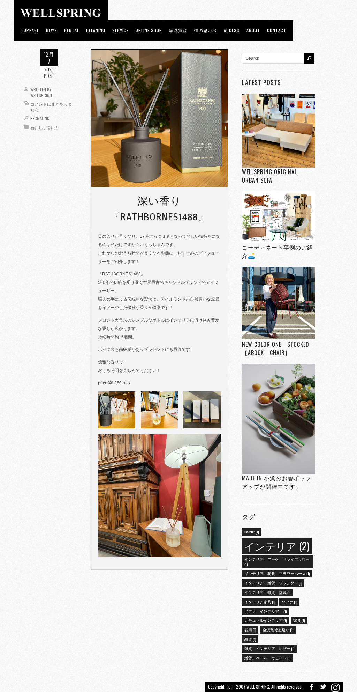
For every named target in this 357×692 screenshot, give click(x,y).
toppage (30, 30)
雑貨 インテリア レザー (269, 648)
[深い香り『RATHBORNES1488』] (159, 118)
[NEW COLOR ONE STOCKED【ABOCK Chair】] (278, 303)
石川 (250, 629)
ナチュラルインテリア (265, 620)
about (253, 30)
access (232, 30)
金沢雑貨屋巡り (278, 629)
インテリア (276, 545)
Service (120, 30)
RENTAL (71, 30)
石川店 (36, 127)
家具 (299, 620)
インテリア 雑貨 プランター (273, 583)
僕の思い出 (205, 30)
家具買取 (178, 30)
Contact (276, 30)
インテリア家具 (259, 601)
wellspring (41, 95)
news (51, 30)
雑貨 (250, 639)
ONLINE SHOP (149, 30)
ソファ (289, 601)
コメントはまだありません (51, 106)
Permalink (39, 118)
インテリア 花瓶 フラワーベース (277, 573)
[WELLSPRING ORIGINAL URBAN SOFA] (278, 130)
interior (251, 532)
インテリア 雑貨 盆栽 (267, 592)
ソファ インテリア (265, 611)
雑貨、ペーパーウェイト (267, 658)
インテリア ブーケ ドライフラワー (277, 561)
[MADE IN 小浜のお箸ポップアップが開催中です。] (278, 418)
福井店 (52, 127)
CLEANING (95, 30)
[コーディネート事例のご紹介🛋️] (278, 217)
